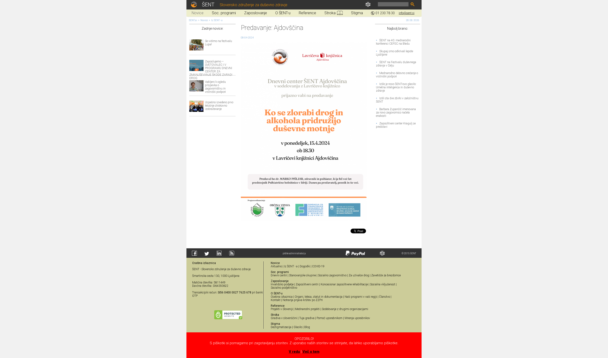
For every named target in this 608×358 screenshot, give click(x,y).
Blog (307, 327)
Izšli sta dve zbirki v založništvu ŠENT (397, 100)
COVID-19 (318, 266)
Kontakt (275, 300)
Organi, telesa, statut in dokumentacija (318, 296)
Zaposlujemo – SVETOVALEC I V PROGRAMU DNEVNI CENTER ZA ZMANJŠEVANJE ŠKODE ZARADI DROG (210, 70)
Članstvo (384, 296)
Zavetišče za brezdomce (386, 275)
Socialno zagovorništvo (332, 275)
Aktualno (276, 266)
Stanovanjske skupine (302, 275)
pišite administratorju (294, 253)
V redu (294, 351)
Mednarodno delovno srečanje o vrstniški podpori (397, 74)
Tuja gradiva (306, 318)
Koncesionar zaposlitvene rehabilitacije (344, 284)
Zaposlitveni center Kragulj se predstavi (396, 125)
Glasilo (298, 327)
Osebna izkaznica (282, 296)
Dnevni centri (279, 275)
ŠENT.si (193, 20)
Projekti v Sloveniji (282, 309)
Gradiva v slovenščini (284, 318)
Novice (204, 20)
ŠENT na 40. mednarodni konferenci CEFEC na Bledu (393, 42)
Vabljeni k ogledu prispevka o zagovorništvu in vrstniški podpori (215, 87)
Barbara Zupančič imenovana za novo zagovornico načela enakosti (396, 113)
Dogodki (305, 266)
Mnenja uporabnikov (357, 318)
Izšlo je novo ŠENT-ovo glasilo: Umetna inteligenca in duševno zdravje (396, 87)
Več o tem (311, 351)
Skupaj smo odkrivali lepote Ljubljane (394, 53)
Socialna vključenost (382, 284)
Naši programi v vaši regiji (361, 296)
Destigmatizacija (281, 327)
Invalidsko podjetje (282, 284)
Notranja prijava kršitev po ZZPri (303, 300)
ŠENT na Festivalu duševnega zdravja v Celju (396, 64)
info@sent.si (406, 13)
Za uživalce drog (359, 275)
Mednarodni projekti (307, 309)
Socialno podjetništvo (284, 287)
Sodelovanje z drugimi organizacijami (345, 309)
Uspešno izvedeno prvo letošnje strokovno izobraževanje (219, 106)
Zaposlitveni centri (307, 284)
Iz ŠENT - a (217, 20)
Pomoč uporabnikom (329, 318)
